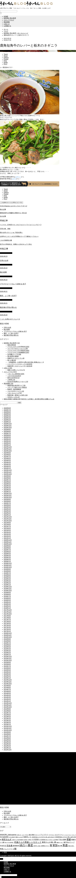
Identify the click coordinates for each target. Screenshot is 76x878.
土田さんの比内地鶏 (17, 839)
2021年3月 (7, 534)
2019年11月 (7, 565)
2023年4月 (7, 485)
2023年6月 (7, 482)
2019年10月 (8, 567)
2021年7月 (7, 526)
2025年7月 (7, 433)
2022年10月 (8, 497)
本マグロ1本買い (9, 842)
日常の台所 (7, 327)
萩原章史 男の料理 (10, 18)
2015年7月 (7, 666)
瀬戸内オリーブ (69, 842)
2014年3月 (7, 697)
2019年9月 (7, 569)
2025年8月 (7, 431)
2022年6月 (7, 505)
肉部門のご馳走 (37, 845)
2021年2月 (7, 536)
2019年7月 (7, 573)
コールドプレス (67, 834)
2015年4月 (7, 672)
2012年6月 (7, 738)
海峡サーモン (59, 842)
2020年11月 (7, 542)
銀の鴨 (60, 845)
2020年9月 (7, 546)
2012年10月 (8, 730)
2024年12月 (8, 447)
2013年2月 (7, 722)
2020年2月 (7, 559)
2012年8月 (7, 734)
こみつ (23, 834)
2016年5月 (7, 647)
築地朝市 (16, 846)
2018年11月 (7, 588)
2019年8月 (7, 571)
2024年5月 (7, 460)
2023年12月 (8, 470)
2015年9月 (7, 662)
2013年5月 (7, 716)
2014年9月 (7, 685)
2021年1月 (7, 538)
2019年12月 (8, 563)
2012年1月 (7, 747)
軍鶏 (55, 845)
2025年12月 (8, 423)
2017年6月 (7, 621)
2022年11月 (7, 495)
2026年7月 (7, 410)
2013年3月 (7, 720)
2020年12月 (8, 540)
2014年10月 (8, 683)
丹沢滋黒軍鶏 (4, 837)
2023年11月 (7, 472)
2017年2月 (7, 629)
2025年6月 (7, 435)
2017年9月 (7, 616)
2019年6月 (7, 575)
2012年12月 (8, 726)
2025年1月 (7, 445)
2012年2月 (7, 746)
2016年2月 (7, 652)
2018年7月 (7, 596)
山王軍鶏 (55, 839)
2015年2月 (7, 676)
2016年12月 (8, 633)
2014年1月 (7, 701)
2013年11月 (7, 705)
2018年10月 (8, 590)
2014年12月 (8, 680)
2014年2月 (7, 699)
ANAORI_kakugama (8, 835)
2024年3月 (7, 464)
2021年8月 (7, 524)
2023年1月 (7, 491)
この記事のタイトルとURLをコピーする (11, 202)
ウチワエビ (51, 834)
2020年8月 (7, 548)
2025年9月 (7, 429)
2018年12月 (8, 586)
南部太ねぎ (7, 839)
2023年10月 (8, 474)
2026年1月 (7, 421)
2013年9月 (7, 709)
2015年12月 (8, 656)
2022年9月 (7, 499)
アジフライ (44, 835)
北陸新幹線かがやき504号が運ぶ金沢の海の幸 (43, 837)
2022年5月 (7, 507)
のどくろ (37, 834)
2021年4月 (7, 532)
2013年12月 (8, 703)
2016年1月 (7, 654)
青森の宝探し (71, 845)
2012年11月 (7, 728)
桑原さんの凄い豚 (49, 842)
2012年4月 (7, 742)
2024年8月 (7, 454)
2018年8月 (7, 594)
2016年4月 (7, 648)
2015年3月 (7, 674)
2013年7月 (7, 713)
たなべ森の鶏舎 (30, 834)
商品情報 (7, 22)
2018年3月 (7, 604)
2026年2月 (7, 420)
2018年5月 (7, 600)
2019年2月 (7, 583)
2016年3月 (7, 650)
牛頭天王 (3, 846)
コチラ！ (18, 177)
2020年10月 (8, 544)
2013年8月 (7, 711)
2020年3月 (7, 557)
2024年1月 (7, 468)
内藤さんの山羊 (19, 837)
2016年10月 (8, 637)
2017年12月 (8, 610)
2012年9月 (7, 732)
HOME (6, 16)
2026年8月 (7, 408)
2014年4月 (7, 695)
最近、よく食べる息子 (11, 333)
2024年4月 (7, 462)
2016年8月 (7, 641)
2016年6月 (7, 645)
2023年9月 (7, 476)
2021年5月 (7, 530)
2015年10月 (8, 660)
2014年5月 (7, 693)
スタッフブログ (9, 20)
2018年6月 (7, 598)
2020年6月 (7, 551)
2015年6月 (7, 668)
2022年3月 (7, 511)
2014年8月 (7, 687)
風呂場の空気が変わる (11, 335)
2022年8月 (7, 501)
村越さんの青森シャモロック (28, 842)
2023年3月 (7, 487)
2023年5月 (7, 484)
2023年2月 (7, 489)
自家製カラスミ (45, 845)
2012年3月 (7, 744)
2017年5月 (7, 623)
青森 (65, 845)
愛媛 (69, 839)
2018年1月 (7, 608)
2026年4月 (7, 416)
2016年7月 (7, 643)
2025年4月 (7, 439)
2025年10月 (8, 427)
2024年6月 (7, 458)
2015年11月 (7, 658)
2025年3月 (7, 441)
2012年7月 (7, 736)
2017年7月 (7, 619)
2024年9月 (7, 453)
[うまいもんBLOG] (26, 5)
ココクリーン (59, 835)
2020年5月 (7, 553)
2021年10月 (8, 520)
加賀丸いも (27, 837)
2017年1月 (7, 631)
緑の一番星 (26, 845)
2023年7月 (7, 480)
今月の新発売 (12, 837)
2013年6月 (7, 714)
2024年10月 (8, 451)
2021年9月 (7, 522)
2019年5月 (7, 577)
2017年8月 (7, 617)
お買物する (7, 26)
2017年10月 (8, 614)
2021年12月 (8, 517)
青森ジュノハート (6, 849)
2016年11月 (7, 635)
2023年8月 (7, 478)
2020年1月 (7, 561)
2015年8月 (7, 664)
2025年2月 (7, 443)
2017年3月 (7, 627)
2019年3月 (7, 581)
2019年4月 (7, 579)
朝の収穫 (7, 329)
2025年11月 (7, 425)
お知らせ (7, 24)
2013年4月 (7, 718)
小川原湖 (35, 839)
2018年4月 (7, 602)
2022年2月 (7, 513)
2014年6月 (7, 691)
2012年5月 (7, 740)
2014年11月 (7, 681)
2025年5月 (7, 437)
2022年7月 (7, 503)
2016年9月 (7, 639)
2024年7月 (7, 456)
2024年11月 (7, 449)
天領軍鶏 (25, 839)
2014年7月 (7, 689)
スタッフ (74, 834)
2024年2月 (7, 466)
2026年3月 (7, 418)
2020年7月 (7, 550)
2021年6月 (7, 528)
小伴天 (30, 839)
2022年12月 (8, 493)
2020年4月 (7, 555)
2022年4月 (7, 509)
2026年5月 (7, 414)
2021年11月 (7, 518)
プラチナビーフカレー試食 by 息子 (15, 331)
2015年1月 (7, 678)
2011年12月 (7, 749)
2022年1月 (7, 515)
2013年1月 (7, 724)
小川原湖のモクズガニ (46, 839)
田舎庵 (10, 845)
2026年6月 (7, 412)
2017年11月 (7, 612)
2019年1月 (7, 584)
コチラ (14, 179)
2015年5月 (7, 670)
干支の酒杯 (62, 839)
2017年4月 (7, 625)
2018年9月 (7, 592)
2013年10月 (8, 707)
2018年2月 (7, 606)
